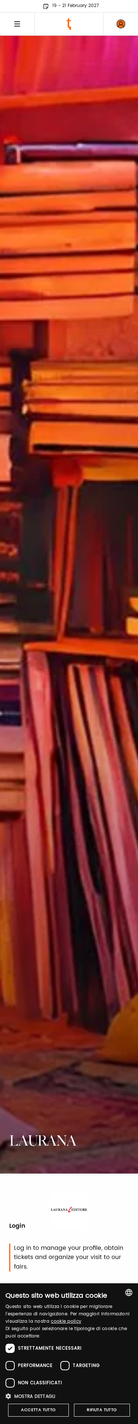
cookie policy (66, 1321)
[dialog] (69, 1353)
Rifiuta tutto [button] (102, 1410)
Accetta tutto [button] (38, 1410)
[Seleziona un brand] (69, 24)
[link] (120, 24)
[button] (69, 1396)
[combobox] (128, 1292)
